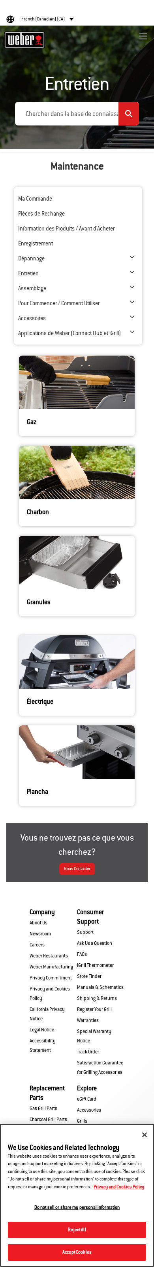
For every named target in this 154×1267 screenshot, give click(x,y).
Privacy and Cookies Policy (119, 1187)
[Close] (144, 1134)
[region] (77, 1195)
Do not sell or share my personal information (77, 1207)
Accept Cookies (77, 1252)
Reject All (77, 1229)
